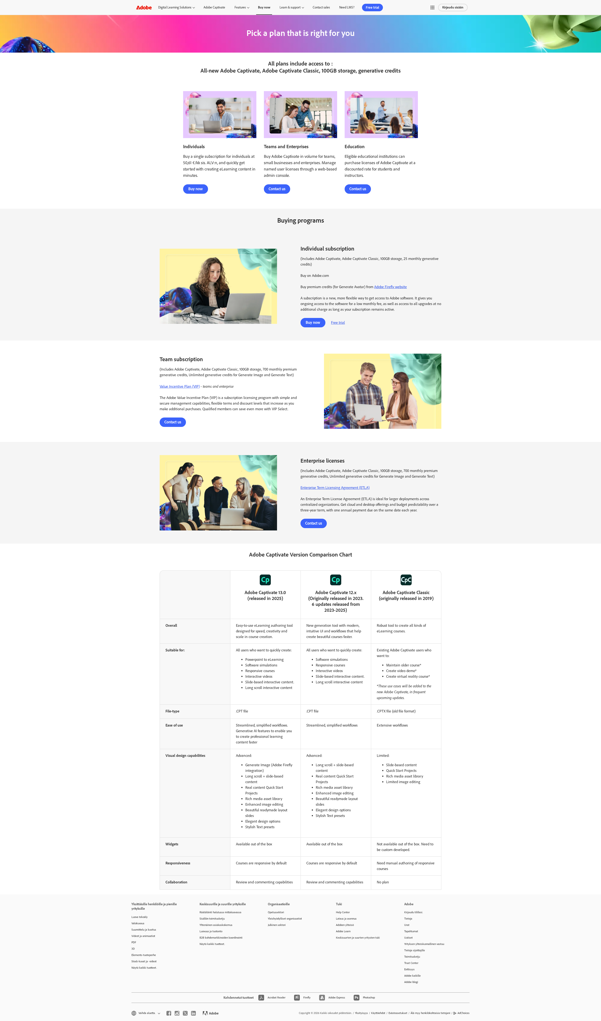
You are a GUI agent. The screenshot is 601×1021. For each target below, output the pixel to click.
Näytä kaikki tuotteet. (144, 967)
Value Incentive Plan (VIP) (180, 386)
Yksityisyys (361, 1013)
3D (133, 948)
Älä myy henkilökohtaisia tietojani (430, 1013)
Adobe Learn (343, 931)
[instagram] (177, 1013)
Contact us (277, 188)
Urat (406, 925)
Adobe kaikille (412, 975)
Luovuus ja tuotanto (211, 931)
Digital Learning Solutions (174, 7)
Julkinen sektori (277, 925)
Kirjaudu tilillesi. (413, 912)
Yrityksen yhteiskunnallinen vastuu (424, 944)
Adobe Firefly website (390, 287)
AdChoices (464, 1013)
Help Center (343, 912)
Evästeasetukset (398, 1013)
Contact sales (321, 7)
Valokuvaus (137, 923)
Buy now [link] (264, 7)
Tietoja (408, 918)
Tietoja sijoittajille (414, 950)
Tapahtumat (411, 931)
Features (240, 7)
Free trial (372, 7)
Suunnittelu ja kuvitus (143, 929)
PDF (133, 942)
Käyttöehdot (378, 1013)
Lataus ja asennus (346, 918)
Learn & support (290, 7)
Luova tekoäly (139, 917)
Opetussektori (276, 912)
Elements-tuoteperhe (143, 955)
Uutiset (408, 937)
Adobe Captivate (214, 7)
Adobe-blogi (411, 982)
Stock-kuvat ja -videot (144, 961)
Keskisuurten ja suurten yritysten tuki (358, 937)
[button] (432, 7)
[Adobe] (144, 7)
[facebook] (168, 1013)
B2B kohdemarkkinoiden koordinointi (221, 937)
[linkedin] (193, 1013)
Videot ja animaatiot (143, 936)
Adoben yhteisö (345, 925)
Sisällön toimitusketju (212, 918)
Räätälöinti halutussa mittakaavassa (220, 912)
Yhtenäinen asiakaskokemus (216, 925)
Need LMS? (346, 7)
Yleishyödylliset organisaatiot (285, 918)
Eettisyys (409, 969)
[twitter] (185, 1013)
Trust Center (411, 963)
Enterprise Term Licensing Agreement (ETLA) (335, 487)
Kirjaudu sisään (452, 7)
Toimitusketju (412, 956)
